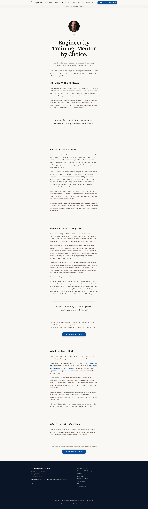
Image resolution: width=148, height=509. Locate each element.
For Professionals (81, 486)
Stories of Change (81, 476)
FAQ (78, 484)
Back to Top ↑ (91, 500)
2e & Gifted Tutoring (82, 468)
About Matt (59, 2)
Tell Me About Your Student (107, 2)
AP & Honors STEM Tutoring (84, 471)
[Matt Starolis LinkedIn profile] (74, 34)
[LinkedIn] (33, 484)
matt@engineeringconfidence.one (40, 479)
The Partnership (87, 2)
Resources (76, 2)
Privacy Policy (82, 500)
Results (68, 2)
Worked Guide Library (82, 478)
